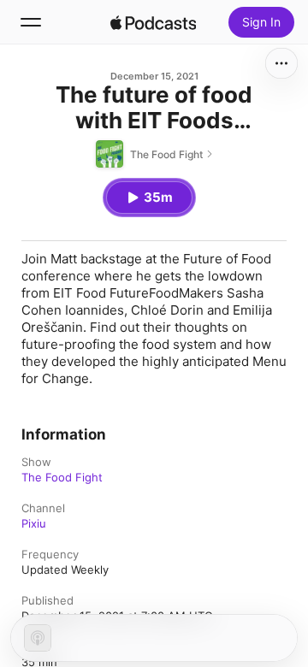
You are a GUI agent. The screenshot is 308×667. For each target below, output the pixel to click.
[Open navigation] (31, 22)
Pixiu (33, 523)
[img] (153, 22)
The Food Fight (62, 477)
